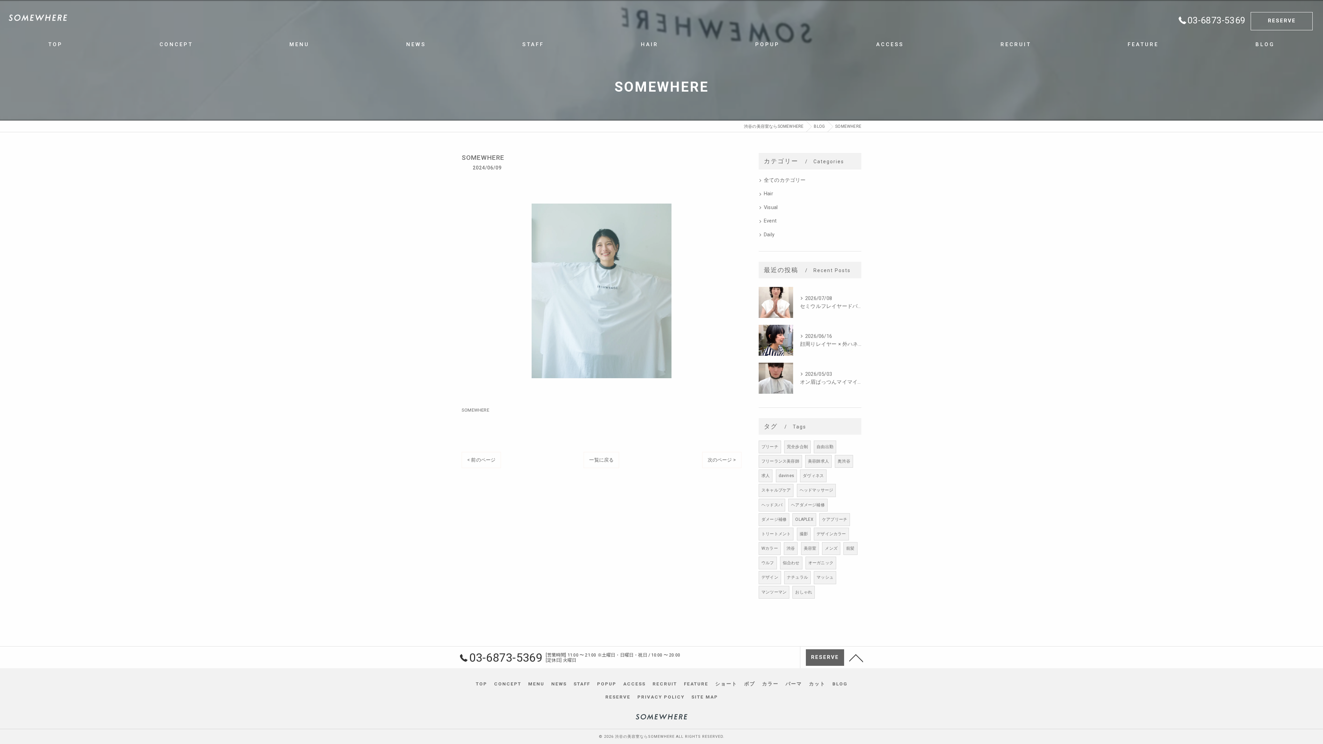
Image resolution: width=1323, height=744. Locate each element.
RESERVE (1282, 21)
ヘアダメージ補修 (808, 505)
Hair (768, 194)
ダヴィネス (813, 475)
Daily (769, 235)
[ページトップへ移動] (856, 657)
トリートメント (776, 533)
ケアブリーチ (834, 519)
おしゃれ (803, 592)
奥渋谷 (844, 461)
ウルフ (767, 562)
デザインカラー (831, 533)
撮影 (804, 533)
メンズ (831, 548)
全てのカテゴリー (785, 180)
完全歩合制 (797, 446)
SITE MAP (704, 697)
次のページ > (722, 460)
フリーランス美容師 (780, 461)
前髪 (850, 548)
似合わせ (791, 562)
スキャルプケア (776, 490)
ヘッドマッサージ (816, 490)
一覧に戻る (601, 460)
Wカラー (769, 548)
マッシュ (825, 577)
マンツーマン (774, 592)
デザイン (769, 577)
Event (770, 221)
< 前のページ (481, 460)
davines (786, 475)
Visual (771, 207)
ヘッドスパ (771, 505)
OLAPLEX (804, 519)
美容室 (810, 548)
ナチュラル (797, 577)
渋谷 (791, 548)
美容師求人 (818, 461)
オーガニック (820, 562)
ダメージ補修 (774, 519)
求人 (765, 475)
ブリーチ (769, 446)
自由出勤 (825, 446)
